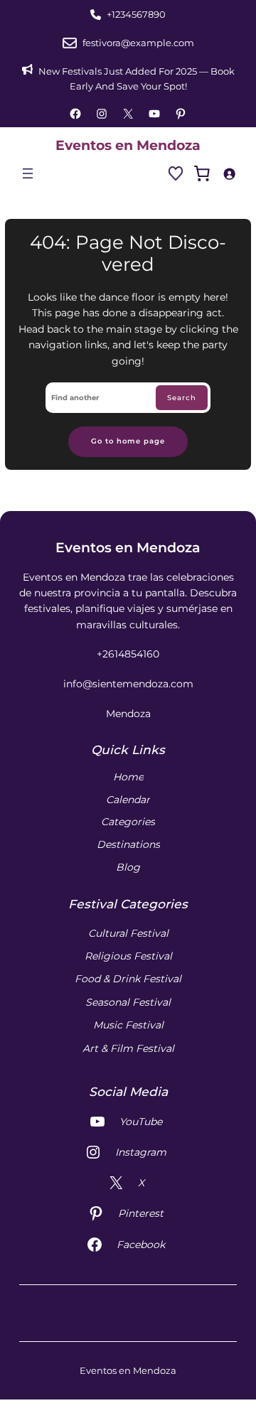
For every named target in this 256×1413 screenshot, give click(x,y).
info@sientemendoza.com (128, 683)
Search (181, 398)
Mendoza (128, 713)
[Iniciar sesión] (229, 173)
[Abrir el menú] (27, 173)
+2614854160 (128, 654)
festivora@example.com (138, 42)
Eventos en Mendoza (128, 145)
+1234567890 (136, 14)
